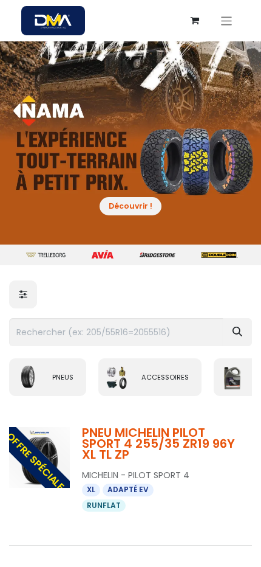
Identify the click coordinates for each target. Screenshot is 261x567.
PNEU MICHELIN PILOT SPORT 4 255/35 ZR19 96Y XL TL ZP (158, 443)
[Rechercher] (237, 332)
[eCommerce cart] (195, 21)
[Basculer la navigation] (226, 20)
